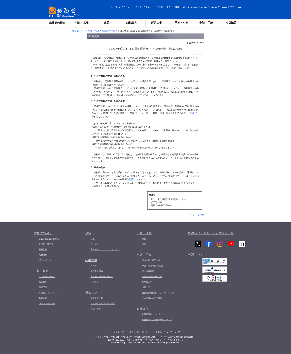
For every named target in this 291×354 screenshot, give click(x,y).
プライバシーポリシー (140, 332)
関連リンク (195, 254)
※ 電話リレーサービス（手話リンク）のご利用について (158, 340)
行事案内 (43, 298)
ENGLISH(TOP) (163, 7)
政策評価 (143, 309)
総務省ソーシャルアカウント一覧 (211, 233)
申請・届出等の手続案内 (153, 266)
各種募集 (43, 255)
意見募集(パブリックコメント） (105, 249)
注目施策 (231, 22)
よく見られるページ (120, 7)
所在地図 (189, 337)
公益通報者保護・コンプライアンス (158, 293)
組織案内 (131, 22)
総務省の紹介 (57, 22)
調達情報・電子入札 (151, 260)
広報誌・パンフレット (49, 293)
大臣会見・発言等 (47, 276)
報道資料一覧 (108, 30)
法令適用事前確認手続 (152, 276)
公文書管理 (147, 282)
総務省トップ (78, 30)
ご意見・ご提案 (142, 7)
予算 (144, 239)
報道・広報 (82, 22)
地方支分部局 (97, 271)
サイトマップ (117, 332)
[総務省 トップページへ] (65, 12)
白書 (93, 239)
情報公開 (146, 287)
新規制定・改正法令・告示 (103, 303)
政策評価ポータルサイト (153, 314)
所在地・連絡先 (46, 244)
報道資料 (43, 282)
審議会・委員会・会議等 (102, 276)
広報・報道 (93, 30)
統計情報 (95, 244)
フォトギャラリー (47, 303)
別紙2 (131, 179)
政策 (106, 22)
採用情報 (43, 249)
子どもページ (45, 260)
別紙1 (193, 113)
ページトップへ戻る (196, 215)
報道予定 (43, 287)
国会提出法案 (97, 298)
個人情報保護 (148, 271)
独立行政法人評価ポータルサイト (157, 319)
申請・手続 (206, 22)
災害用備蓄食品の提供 (152, 298)
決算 (144, 244)
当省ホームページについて (168, 332)
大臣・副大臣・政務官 (49, 239)
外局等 (94, 266)
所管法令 (156, 22)
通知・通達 (96, 309)
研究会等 (95, 282)
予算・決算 (181, 22)
